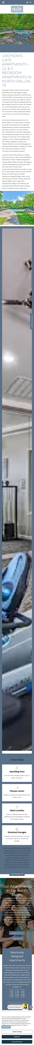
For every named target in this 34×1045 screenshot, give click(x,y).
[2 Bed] (17, 993)
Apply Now (18, 938)
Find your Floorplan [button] (32, 322)
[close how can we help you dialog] (21, 1007)
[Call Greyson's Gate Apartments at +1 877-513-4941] (31, 2)
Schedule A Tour (16, 933)
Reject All (17, 1037)
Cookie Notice (6, 1027)
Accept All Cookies (17, 1041)
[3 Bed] (22, 993)
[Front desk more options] (31, 1007)
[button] (27, 2)
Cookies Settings (17, 1031)
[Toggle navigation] (3, 2)
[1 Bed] (11, 993)
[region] (17, 1028)
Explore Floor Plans (16, 1004)
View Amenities (16, 874)
